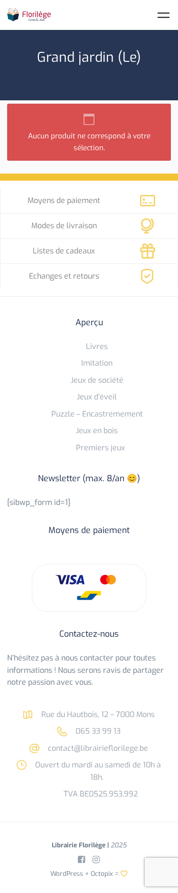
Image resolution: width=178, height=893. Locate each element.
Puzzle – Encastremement (97, 414)
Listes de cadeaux (64, 251)
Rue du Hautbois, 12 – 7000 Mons (97, 714)
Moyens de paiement (64, 200)
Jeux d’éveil (97, 397)
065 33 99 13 (97, 731)
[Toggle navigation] (163, 15)
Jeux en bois (97, 431)
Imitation (96, 363)
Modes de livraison (64, 226)
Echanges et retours (64, 276)
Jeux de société (97, 380)
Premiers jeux (100, 448)
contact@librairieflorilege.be (97, 748)
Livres (97, 346)
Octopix (102, 873)
